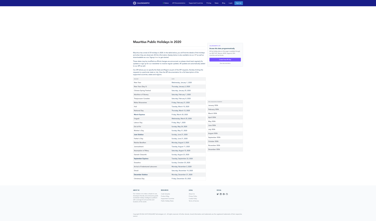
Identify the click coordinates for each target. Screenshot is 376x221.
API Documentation (178, 3)
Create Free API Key (225, 59)
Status (166, 3)
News (216, 3)
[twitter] (218, 194)
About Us (192, 194)
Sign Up (238, 3)
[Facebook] (224, 194)
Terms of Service (194, 201)
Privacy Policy (193, 196)
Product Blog (165, 196)
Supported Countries (196, 3)
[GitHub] (227, 194)
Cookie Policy (193, 198)
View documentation (225, 63)
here (156, 57)
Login (230, 3)
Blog (223, 3)
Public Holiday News (167, 201)
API (195, 55)
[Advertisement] (188, 23)
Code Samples (165, 194)
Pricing (209, 3)
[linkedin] (221, 194)
